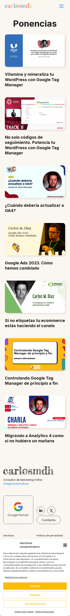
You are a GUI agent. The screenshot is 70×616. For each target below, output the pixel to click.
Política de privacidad (50, 535)
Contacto (49, 520)
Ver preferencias (35, 604)
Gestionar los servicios (16, 577)
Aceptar (35, 586)
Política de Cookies (24, 611)
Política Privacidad (44, 611)
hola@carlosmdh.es (16, 484)
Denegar (35, 595)
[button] (65, 545)
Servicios (8, 535)
